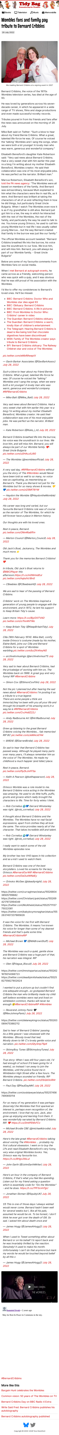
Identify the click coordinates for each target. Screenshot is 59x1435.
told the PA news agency (15, 183)
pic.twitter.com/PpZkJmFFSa (19, 771)
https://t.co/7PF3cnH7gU (34, 1188)
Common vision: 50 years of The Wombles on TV (29, 1396)
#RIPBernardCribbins (15, 391)
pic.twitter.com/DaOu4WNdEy (20, 875)
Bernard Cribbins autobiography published (25, 1416)
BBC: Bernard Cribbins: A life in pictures (29, 308)
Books (8, 12)
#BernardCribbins (25, 676)
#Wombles (33, 473)
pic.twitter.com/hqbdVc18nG (19, 578)
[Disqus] (29, 1339)
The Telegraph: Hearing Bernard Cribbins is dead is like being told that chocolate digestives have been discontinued (31, 332)
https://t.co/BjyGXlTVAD (30, 617)
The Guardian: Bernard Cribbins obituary (30, 318)
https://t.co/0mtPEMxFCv (25, 1122)
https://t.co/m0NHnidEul (28, 575)
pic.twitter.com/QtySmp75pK (30, 1043)
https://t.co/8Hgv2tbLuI (16, 1158)
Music (36, 12)
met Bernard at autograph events (29, 270)
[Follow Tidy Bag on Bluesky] (26, 1427)
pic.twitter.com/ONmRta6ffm (19, 532)
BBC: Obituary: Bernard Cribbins (25, 305)
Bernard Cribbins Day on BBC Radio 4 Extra (26, 1401)
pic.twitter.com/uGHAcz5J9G (19, 453)
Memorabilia (50, 12)
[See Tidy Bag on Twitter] (33, 1427)
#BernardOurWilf (22, 872)
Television (22, 12)
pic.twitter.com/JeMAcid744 (27, 735)
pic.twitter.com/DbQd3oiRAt (39, 1079)
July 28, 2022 (11, 364)
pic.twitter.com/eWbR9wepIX (19, 355)
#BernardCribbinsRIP (15, 935)
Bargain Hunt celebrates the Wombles (22, 1390)
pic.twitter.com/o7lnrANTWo (19, 621)
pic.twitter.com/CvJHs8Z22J (19, 712)
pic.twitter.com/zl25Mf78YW (22, 489)
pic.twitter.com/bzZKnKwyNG (30, 650)
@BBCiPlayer (10, 571)
